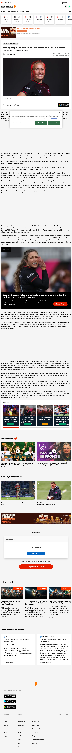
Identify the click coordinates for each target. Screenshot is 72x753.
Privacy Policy (36, 718)
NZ (19, 743)
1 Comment (9, 105)
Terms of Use (35, 721)
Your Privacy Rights (18, 122)
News (3, 11)
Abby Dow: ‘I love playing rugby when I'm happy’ (45, 418)
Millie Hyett (11, 156)
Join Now (20, 718)
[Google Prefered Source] (63, 105)
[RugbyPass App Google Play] (36, 702)
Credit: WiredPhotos (8, 99)
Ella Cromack (57, 156)
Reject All (40, 122)
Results (6, 725)
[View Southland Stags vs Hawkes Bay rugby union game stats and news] (17, 19)
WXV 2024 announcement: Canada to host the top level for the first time (10, 419)
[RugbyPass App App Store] (36, 696)
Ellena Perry (10, 164)
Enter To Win (22, 31)
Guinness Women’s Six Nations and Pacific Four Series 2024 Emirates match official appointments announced (62, 421)
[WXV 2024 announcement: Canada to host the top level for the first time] (11, 410)
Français (20, 747)
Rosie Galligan (11, 54)
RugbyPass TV (24, 11)
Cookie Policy (36, 725)
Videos (5, 732)
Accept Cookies (54, 122)
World (19, 739)
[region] (36, 119)
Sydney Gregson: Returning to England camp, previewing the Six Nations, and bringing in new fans (34, 296)
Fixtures (6, 721)
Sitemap (6, 736)
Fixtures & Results (12, 11)
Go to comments (9, 662)
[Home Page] (8, 6)
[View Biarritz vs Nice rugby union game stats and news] (28, 19)
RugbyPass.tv (21, 721)
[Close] (60, 113)
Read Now (60, 304)
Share (18, 105)
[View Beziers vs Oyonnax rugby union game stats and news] (49, 19)
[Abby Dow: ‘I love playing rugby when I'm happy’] (45, 410)
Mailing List (21, 725)
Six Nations (23, 193)
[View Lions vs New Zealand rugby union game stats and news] (6, 19)
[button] (70, 11)
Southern (20, 736)
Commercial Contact (38, 739)
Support (34, 736)
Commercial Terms (37, 729)
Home (5, 718)
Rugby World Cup (14, 370)
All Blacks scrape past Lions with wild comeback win (16, 640)
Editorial (34, 743)
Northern (20, 732)
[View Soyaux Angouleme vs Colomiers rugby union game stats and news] (39, 19)
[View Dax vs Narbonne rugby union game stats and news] (60, 19)
